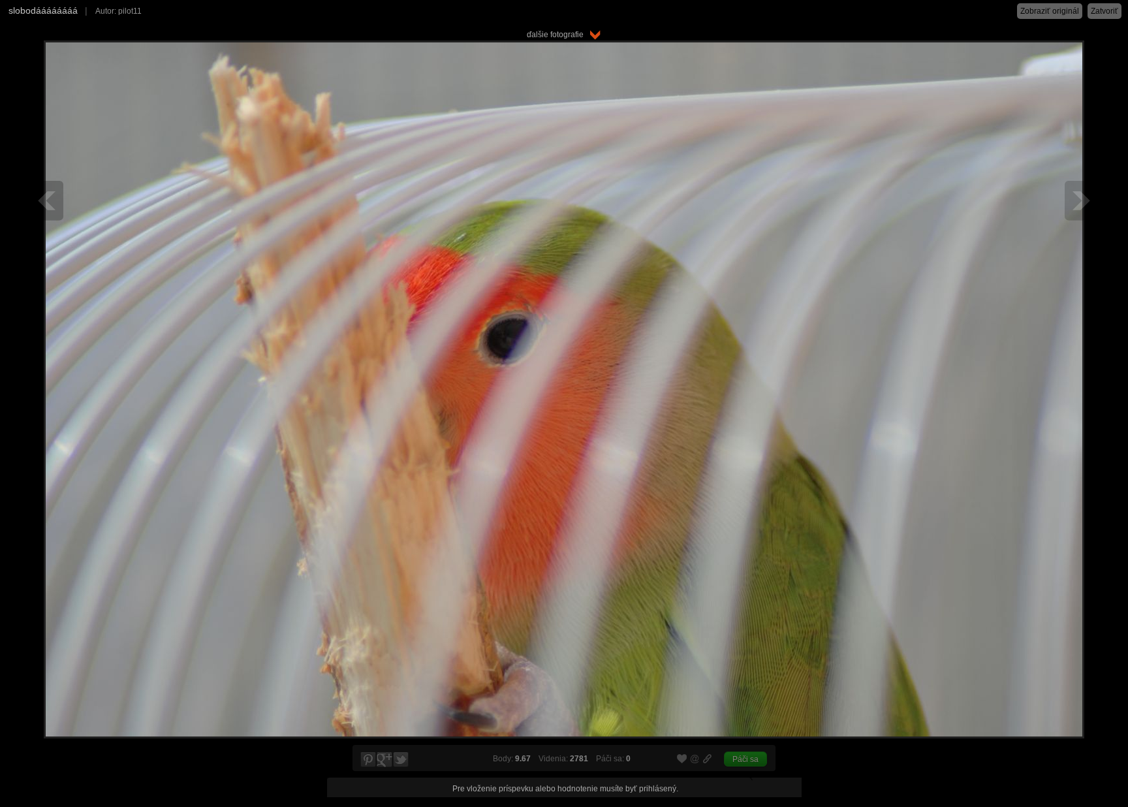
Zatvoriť (1104, 11)
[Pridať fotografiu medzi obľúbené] (682, 759)
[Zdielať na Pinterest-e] (367, 760)
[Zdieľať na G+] (384, 760)
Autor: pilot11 (118, 11)
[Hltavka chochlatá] (48, 200)
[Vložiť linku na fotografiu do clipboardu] (707, 758)
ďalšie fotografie (558, 34)
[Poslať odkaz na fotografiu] (695, 760)
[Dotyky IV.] (1079, 200)
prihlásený (657, 788)
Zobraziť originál (1049, 11)
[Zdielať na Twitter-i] (401, 760)
